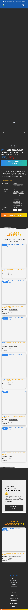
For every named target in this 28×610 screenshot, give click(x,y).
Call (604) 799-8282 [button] (15, 215)
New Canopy (14, 603)
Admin (14, 606)
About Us (14, 595)
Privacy (14, 600)
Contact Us (14, 598)
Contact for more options (14, 162)
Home (14, 592)
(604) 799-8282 (14, 586)
